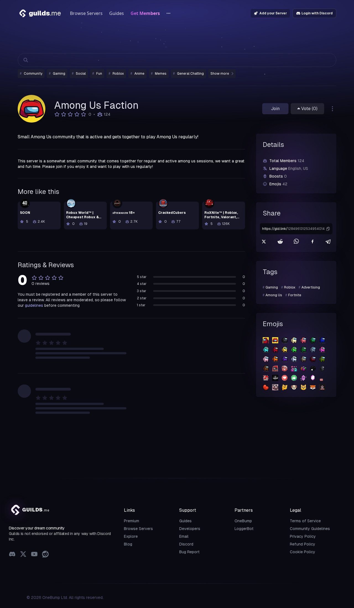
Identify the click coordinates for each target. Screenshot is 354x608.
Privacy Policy (303, 536)
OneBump (243, 521)
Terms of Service (305, 521)
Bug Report (189, 552)
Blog (128, 544)
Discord (186, 544)
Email (184, 536)
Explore (131, 536)
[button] (328, 229)
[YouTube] (34, 555)
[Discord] (12, 555)
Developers (189, 528)
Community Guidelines (310, 528)
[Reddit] (45, 555)
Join (275, 108)
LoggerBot (244, 528)
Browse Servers (86, 13)
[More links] (168, 13)
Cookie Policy (302, 552)
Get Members (145, 13)
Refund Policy (302, 544)
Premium (131, 521)
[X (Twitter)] (23, 555)
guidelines (34, 305)
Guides (116, 13)
